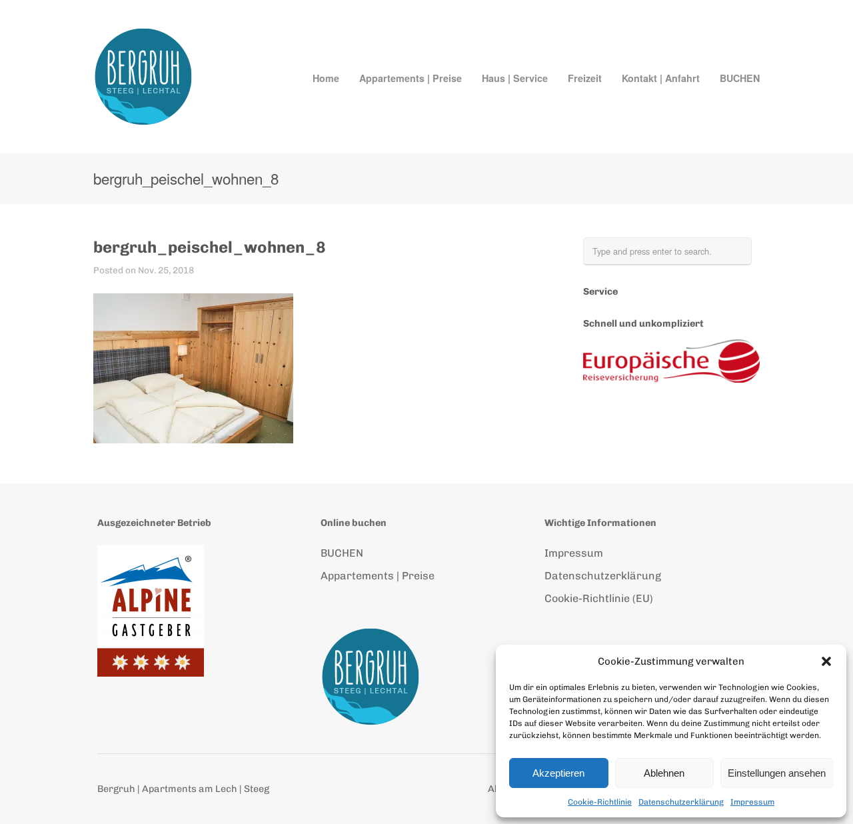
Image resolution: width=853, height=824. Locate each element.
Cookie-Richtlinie (600, 802)
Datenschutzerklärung (681, 802)
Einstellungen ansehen (777, 773)
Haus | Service (515, 78)
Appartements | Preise (410, 78)
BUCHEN (740, 78)
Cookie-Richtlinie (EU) (598, 598)
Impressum (752, 802)
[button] (826, 661)
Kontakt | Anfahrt (661, 78)
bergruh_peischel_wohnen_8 (209, 247)
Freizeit (585, 78)
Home (326, 78)
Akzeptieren (558, 773)
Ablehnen (664, 773)
